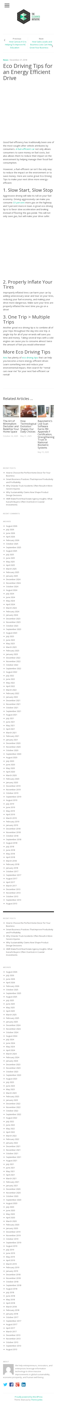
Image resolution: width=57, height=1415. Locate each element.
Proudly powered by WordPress (28, 1397)
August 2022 (11, 672)
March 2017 (11, 885)
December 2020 (13, 743)
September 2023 (13, 629)
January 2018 (12, 868)
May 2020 (10, 768)
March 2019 (11, 818)
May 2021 (10, 725)
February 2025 (12, 572)
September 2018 (13, 839)
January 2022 (12, 697)
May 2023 (10, 643)
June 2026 (10, 533)
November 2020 (13, 746)
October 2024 (12, 586)
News (5, 59)
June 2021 (10, 721)
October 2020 (12, 750)
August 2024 (11, 590)
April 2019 (10, 814)
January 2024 (12, 615)
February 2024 (12, 611)
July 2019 (10, 803)
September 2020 (13, 754)
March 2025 (11, 568)
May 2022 (10, 682)
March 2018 (11, 860)
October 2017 (12, 871)
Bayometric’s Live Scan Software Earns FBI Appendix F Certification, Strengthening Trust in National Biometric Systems (46, 434)
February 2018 (12, 864)
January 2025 (12, 576)
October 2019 (12, 793)
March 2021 (11, 732)
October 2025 (12, 543)
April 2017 (10, 882)
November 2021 (13, 704)
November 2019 (13, 789)
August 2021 (11, 714)
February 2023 (12, 650)
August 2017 (11, 878)
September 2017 (13, 875)
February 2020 (12, 778)
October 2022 (12, 664)
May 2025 (10, 561)
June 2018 (10, 850)
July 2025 (10, 554)
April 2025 (10, 565)
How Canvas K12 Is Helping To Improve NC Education (15, 44)
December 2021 (13, 700)
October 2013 (12, 896)
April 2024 (10, 604)
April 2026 (10, 536)
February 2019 (12, 821)
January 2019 (12, 825)
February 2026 (12, 540)
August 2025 (11, 551)
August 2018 (11, 843)
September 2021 (13, 711)
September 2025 (13, 547)
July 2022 (10, 675)
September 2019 (13, 796)
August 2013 (11, 903)
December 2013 (13, 889)
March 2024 (11, 607)
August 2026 (11, 526)
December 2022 (13, 657)
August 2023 (11, 632)
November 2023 (13, 622)
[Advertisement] (28, 111)
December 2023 (13, 618)
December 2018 (13, 828)
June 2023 (10, 640)
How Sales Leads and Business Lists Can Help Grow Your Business (41, 44)
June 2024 (10, 597)
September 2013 (13, 900)
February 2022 (12, 693)
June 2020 (10, 764)
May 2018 (10, 853)
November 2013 (13, 892)
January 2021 (12, 739)
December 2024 (13, 579)
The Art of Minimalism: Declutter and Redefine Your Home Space (11, 426)
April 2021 (10, 729)
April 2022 (10, 686)
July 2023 (10, 636)
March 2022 (11, 689)
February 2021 (12, 736)
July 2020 (10, 761)
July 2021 (10, 718)
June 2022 (10, 679)
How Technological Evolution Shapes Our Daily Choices (28, 426)
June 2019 (10, 807)
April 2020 (10, 771)
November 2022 (13, 661)
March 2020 (11, 775)
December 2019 (13, 786)
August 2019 (11, 800)
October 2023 (12, 625)
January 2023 (12, 654)
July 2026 (10, 529)
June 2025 (10, 558)
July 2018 (10, 846)
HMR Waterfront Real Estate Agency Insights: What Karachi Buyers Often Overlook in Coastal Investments (29, 501)
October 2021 (12, 707)
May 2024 (10, 600)
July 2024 (10, 593)
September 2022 (13, 668)
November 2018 (13, 832)
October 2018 (12, 835)
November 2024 (13, 583)
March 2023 (11, 647)
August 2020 (11, 757)
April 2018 (10, 857)
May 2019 (10, 811)
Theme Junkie (36, 1399)
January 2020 (12, 782)
